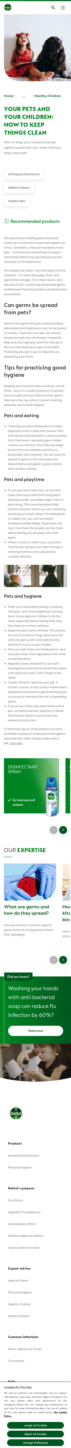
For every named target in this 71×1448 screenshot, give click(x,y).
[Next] (63, 830)
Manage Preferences (35, 1442)
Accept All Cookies (35, 1425)
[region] (35, 1415)
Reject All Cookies (36, 1434)
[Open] (53, 7)
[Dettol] (11, 7)
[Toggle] (62, 7)
